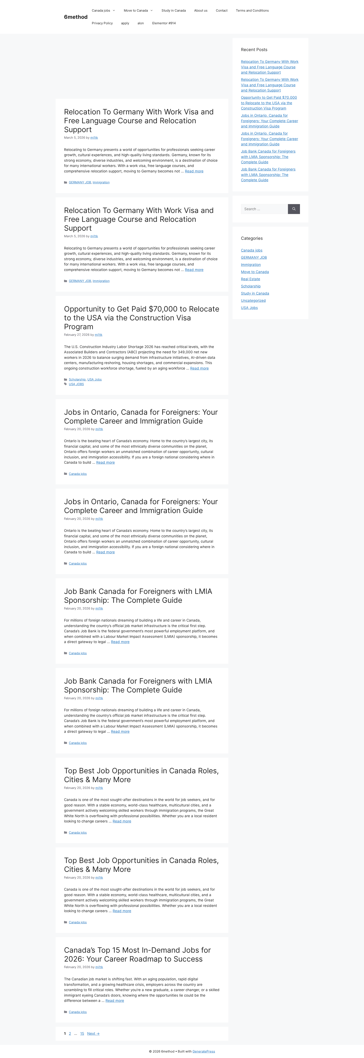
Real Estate (250, 279)
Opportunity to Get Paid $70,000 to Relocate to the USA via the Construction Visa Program (141, 317)
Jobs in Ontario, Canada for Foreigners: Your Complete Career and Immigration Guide (141, 416)
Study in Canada (174, 10)
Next (93, 1033)
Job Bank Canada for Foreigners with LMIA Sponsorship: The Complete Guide (138, 595)
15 (82, 1033)
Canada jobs (101, 10)
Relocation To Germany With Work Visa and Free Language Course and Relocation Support (139, 120)
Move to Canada (136, 10)
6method (76, 17)
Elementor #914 (164, 23)
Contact (222, 10)
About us (200, 10)
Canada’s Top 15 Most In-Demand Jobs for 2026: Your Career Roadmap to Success (137, 954)
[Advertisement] (142, 67)
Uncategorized (253, 300)
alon (141, 23)
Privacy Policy (102, 23)
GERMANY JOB (80, 182)
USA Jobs (94, 379)
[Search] (294, 209)
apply (125, 23)
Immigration (101, 182)
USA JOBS (76, 384)
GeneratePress (204, 1051)
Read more (194, 171)
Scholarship (77, 379)
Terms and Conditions (252, 10)
